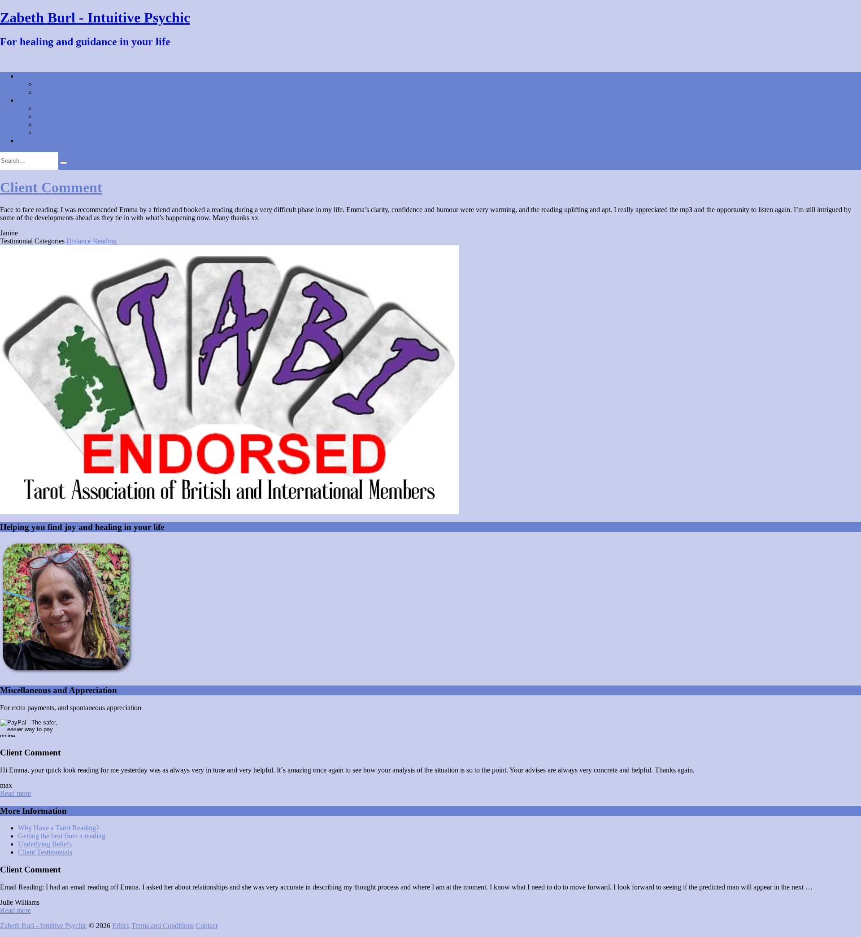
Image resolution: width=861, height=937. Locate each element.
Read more (15, 793)
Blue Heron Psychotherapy (56, 140)
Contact (47, 84)
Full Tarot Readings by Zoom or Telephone (97, 116)
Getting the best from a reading (61, 836)
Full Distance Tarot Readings (77, 108)
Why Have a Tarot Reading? (58, 828)
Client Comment (51, 187)
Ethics (121, 925)
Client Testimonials (63, 92)
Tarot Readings (39, 100)
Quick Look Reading (66, 124)
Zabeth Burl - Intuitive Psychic (95, 17)
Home (26, 76)
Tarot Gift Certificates (66, 132)
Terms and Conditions (162, 925)
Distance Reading (91, 241)
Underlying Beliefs (45, 844)
